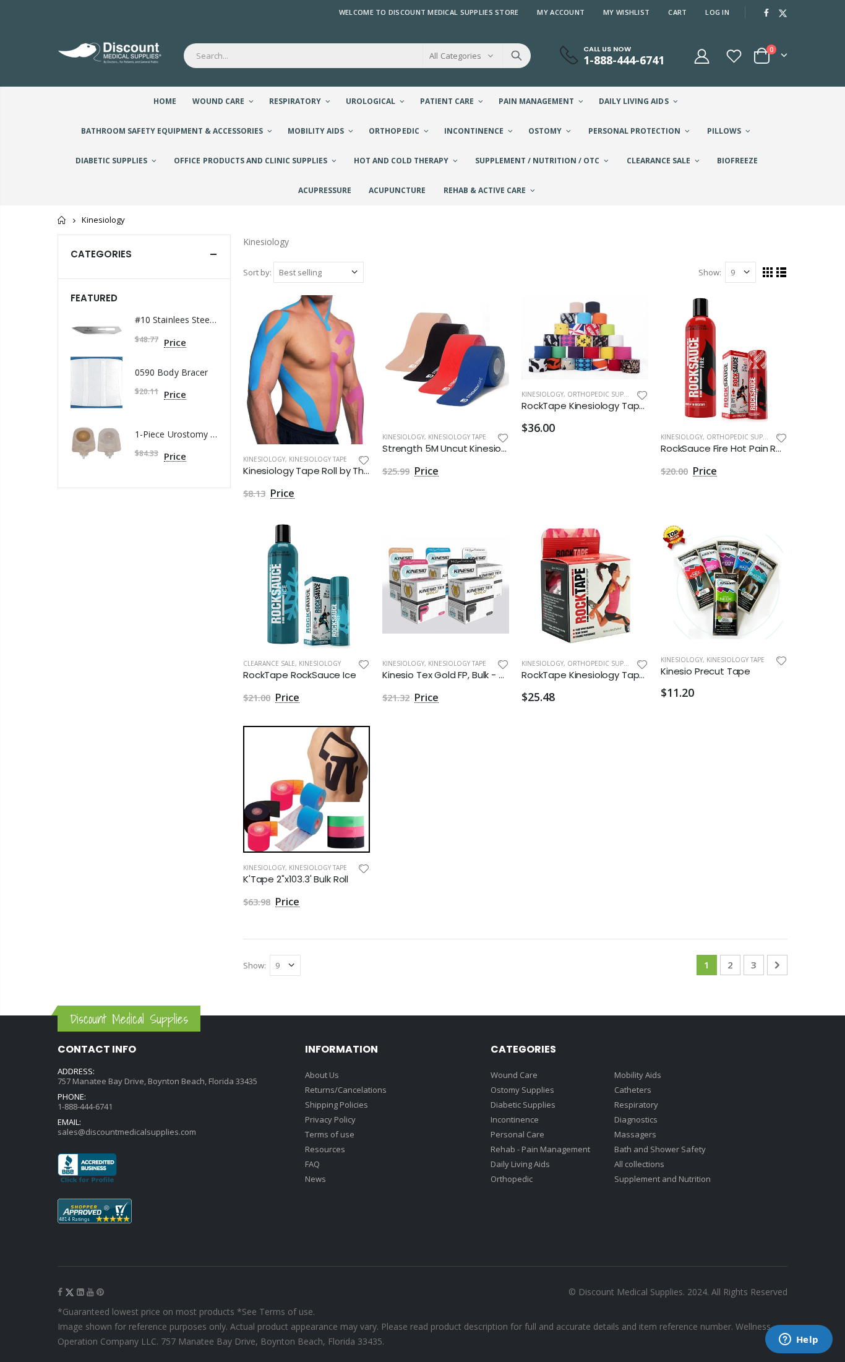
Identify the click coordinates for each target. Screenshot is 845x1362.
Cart (677, 12)
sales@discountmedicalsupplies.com (127, 1131)
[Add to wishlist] (364, 459)
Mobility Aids (637, 1074)
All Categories (455, 55)
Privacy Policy (330, 1119)
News (315, 1178)
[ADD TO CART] (349, 315)
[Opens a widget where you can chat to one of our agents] (799, 1340)
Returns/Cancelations (346, 1089)
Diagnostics (636, 1119)
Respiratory (636, 1104)
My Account (561, 12)
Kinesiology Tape (318, 459)
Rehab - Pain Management (540, 1149)
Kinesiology (264, 459)
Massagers (635, 1134)
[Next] (777, 965)
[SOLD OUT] (628, 542)
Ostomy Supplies (522, 1089)
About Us (322, 1074)
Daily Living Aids (520, 1164)
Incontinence (515, 1119)
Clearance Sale (269, 663)
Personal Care (517, 1134)
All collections (639, 1164)
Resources (325, 1149)
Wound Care (514, 1074)
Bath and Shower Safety (660, 1149)
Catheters (632, 1089)
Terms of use (329, 1134)
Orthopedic (512, 1178)
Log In (717, 12)
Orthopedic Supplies (603, 394)
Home (62, 220)
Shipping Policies (336, 1104)
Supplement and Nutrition (662, 1178)
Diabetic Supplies (523, 1104)
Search (516, 55)
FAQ (312, 1164)
